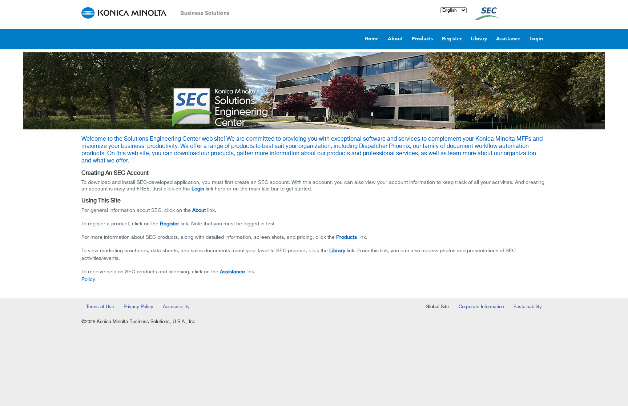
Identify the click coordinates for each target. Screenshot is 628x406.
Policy (88, 279)
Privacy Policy (138, 307)
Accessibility (176, 307)
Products (346, 237)
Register (169, 223)
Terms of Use (100, 307)
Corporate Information (481, 307)
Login (198, 189)
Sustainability (528, 307)
